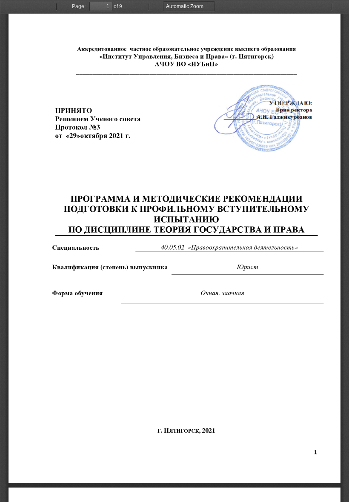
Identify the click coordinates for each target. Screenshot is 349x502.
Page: (79, 6)
